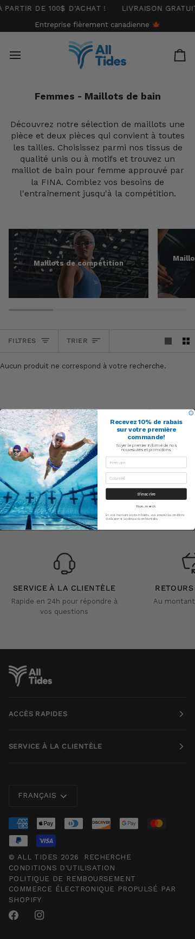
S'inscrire (146, 494)
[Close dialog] (191, 413)
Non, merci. (146, 506)
